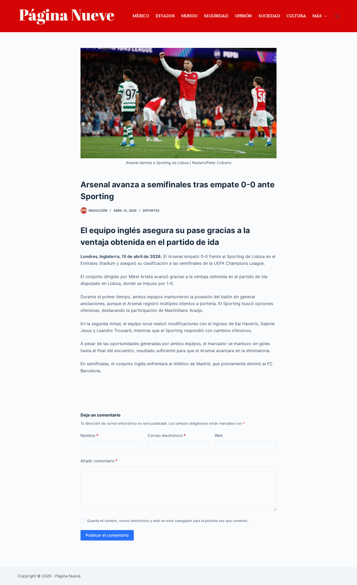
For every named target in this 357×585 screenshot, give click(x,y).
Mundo (189, 16)
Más (317, 16)
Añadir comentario (98, 460)
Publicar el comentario (107, 535)
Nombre (89, 435)
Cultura (296, 16)
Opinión (243, 16)
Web (219, 435)
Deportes (151, 210)
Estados (165, 16)
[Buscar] (337, 16)
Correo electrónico (167, 435)
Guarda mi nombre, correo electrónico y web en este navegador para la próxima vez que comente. (167, 521)
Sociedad (269, 16)
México (141, 16)
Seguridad (216, 16)
